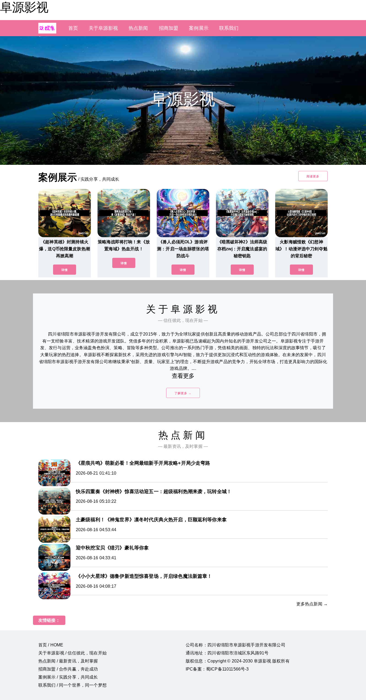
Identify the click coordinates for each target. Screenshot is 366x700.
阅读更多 (313, 176)
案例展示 (198, 28)
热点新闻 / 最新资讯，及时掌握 (68, 661)
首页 (73, 28)
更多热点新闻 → (312, 604)
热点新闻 (138, 28)
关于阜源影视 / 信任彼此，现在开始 (72, 653)
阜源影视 (24, 7)
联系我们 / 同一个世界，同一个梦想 (72, 685)
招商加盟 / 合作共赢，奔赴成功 (68, 669)
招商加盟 (168, 28)
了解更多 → (183, 393)
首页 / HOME (50, 645)
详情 (64, 269)
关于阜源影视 (103, 28)
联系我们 (229, 28)
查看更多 (183, 376)
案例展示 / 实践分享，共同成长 (68, 677)
